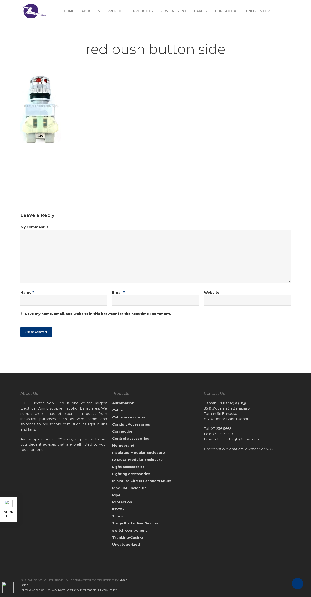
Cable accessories (129, 417)
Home (69, 11)
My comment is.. (35, 227)
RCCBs (118, 509)
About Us (91, 11)
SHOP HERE (8, 513)
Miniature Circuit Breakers (141, 481)
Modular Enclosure (129, 488)
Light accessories (128, 467)
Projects (116, 11)
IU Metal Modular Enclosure (137, 459)
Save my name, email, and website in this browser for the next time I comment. (98, 313)
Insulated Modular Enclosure (138, 452)
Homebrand (123, 445)
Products (143, 11)
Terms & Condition (32, 590)
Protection (122, 502)
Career (201, 11)
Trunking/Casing (127, 537)
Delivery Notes (56, 590)
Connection (122, 431)
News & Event (173, 11)
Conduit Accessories (131, 424)
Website (211, 292)
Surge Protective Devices (135, 523)
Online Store (259, 11)
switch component (129, 530)
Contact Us (227, 11)
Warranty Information (81, 590)
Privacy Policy (107, 590)
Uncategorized (126, 544)
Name (27, 292)
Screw (118, 516)
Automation (123, 403)
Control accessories (130, 438)
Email (118, 292)
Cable (117, 410)
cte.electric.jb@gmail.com (237, 439)
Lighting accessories (131, 474)
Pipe (116, 495)
